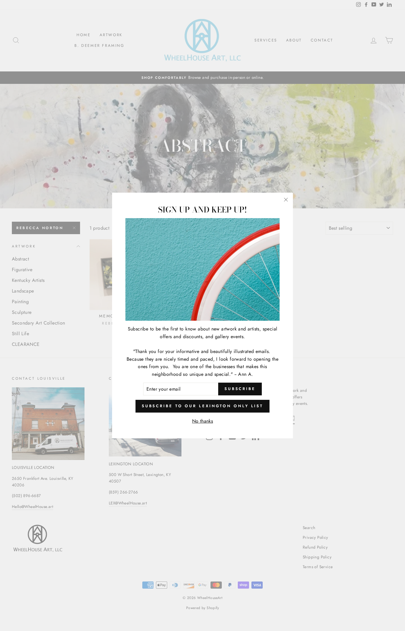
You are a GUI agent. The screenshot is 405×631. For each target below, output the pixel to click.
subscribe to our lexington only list (202, 406)
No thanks (202, 421)
